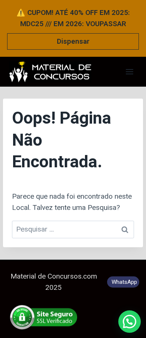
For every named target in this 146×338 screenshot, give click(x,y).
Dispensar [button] (73, 41)
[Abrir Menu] (129, 71)
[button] (129, 321)
